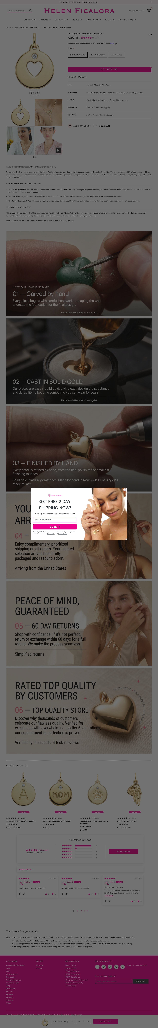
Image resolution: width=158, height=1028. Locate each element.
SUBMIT (55, 527)
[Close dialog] (125, 490)
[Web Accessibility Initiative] (1, 1025)
